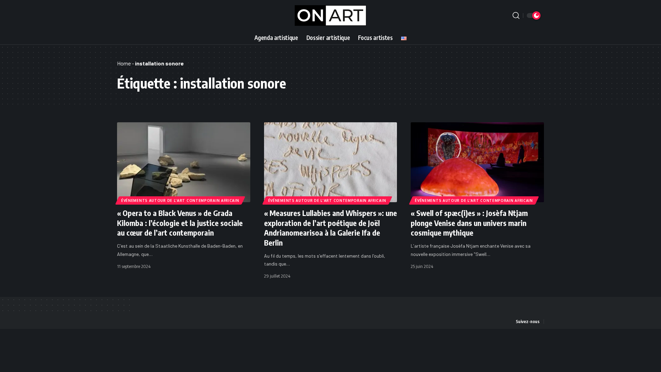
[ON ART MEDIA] (330, 15)
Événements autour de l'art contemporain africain (180, 200)
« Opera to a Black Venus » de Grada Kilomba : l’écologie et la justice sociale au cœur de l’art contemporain (180, 222)
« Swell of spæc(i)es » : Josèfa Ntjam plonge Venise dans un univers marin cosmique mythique (469, 222)
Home (124, 63)
